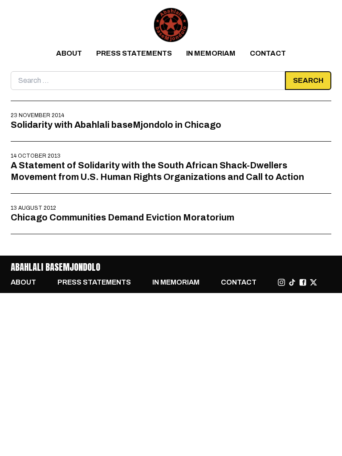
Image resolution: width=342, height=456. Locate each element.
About (69, 53)
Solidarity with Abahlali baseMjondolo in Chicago (116, 124)
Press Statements (134, 53)
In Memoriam (211, 53)
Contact (268, 53)
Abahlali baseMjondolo (55, 267)
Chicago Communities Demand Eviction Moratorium (122, 217)
